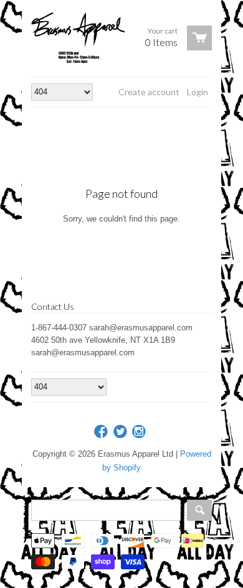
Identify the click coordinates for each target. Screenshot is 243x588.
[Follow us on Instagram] (140, 432)
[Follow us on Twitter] (121, 432)
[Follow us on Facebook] (102, 432)
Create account (148, 91)
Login (197, 91)
